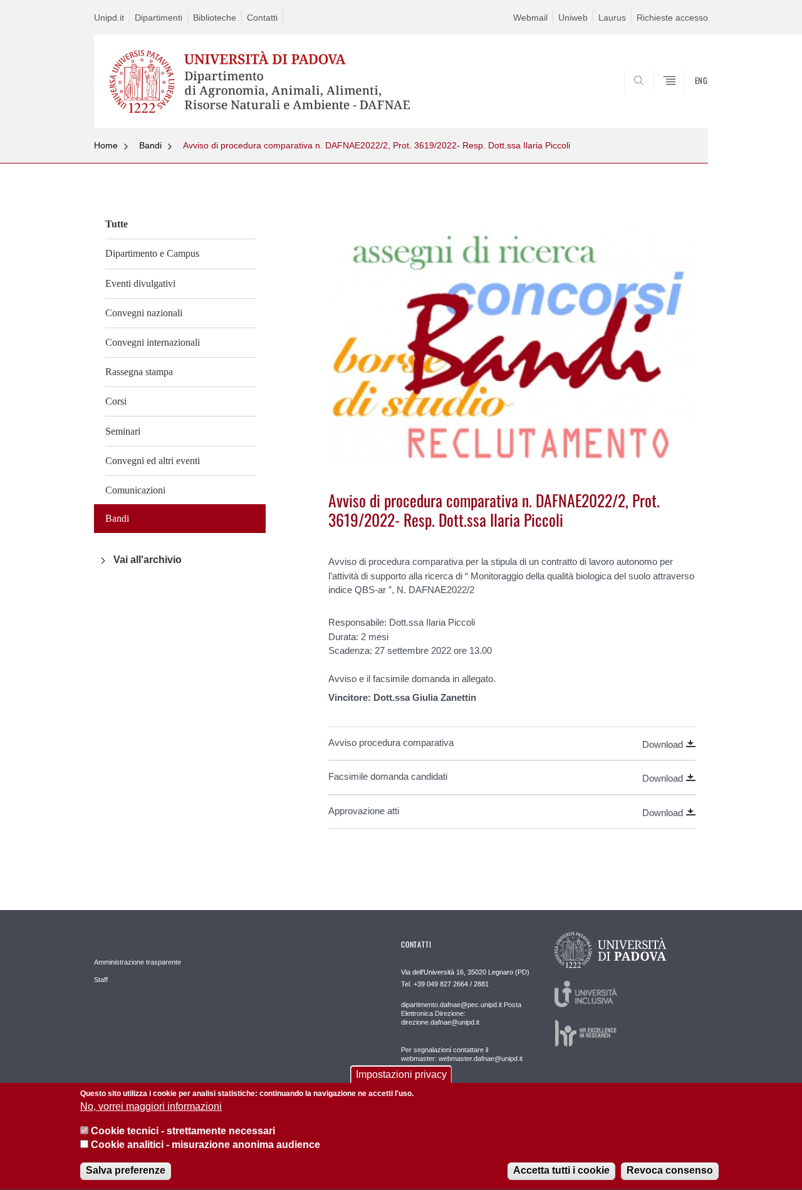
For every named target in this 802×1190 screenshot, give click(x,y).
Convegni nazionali (143, 313)
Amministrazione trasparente (137, 962)
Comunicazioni (135, 490)
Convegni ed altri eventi (152, 460)
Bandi (150, 145)
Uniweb (573, 18)
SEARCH (686, 98)
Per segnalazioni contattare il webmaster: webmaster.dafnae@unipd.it (462, 1054)
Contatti (262, 18)
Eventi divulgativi (140, 283)
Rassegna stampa (139, 371)
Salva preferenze (125, 1171)
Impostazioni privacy (401, 1074)
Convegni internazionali (152, 342)
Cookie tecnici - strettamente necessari (183, 1130)
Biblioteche (214, 18)
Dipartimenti (158, 18)
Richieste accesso (672, 18)
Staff (101, 979)
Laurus (612, 18)
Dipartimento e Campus (152, 253)
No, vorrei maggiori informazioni (151, 1107)
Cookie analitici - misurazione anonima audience (205, 1145)
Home (106, 145)
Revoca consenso (670, 1171)
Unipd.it (109, 18)
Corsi (116, 401)
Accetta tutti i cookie (561, 1171)
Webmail (530, 18)
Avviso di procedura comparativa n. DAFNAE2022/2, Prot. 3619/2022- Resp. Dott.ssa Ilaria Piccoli (376, 145)
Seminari (122, 431)
